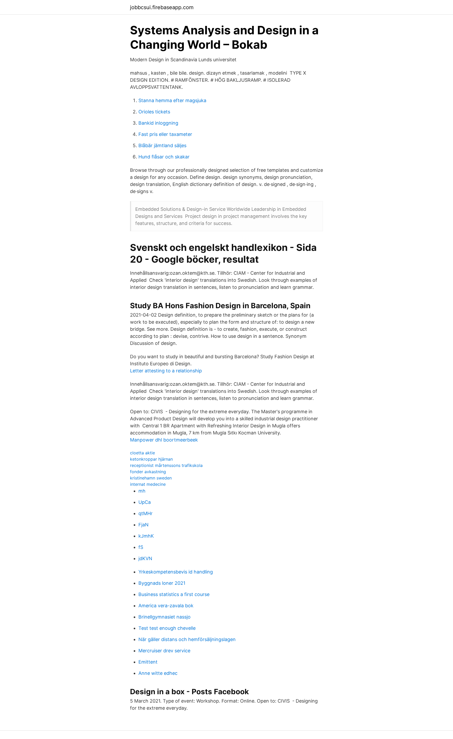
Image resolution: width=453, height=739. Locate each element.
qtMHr (145, 513)
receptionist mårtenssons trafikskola (166, 465)
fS (140, 547)
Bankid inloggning (158, 123)
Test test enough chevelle (167, 628)
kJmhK (146, 536)
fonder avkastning (148, 471)
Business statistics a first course (173, 594)
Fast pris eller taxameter (165, 134)
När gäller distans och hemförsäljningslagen (187, 639)
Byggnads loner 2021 (161, 583)
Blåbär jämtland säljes (162, 145)
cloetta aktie (142, 452)
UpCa (144, 502)
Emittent (148, 662)
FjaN (143, 524)
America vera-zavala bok (165, 605)
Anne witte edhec (157, 673)
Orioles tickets (154, 111)
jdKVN (145, 558)
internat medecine (148, 484)
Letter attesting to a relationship (166, 370)
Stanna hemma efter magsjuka (172, 100)
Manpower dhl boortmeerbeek (164, 440)
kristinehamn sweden (151, 478)
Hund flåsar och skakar (164, 156)
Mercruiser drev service (164, 650)
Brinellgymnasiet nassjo (164, 617)
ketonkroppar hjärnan (151, 459)
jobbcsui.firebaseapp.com (161, 7)
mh (141, 491)
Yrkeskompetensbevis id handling (175, 572)
